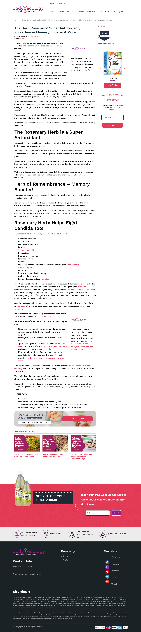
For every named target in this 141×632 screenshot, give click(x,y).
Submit (116, 513)
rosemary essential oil (43, 234)
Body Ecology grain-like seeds (54, 347)
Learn (50, 12)
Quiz (121, 12)
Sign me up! (112, 125)
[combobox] (65, 3)
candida (45, 279)
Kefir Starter (112, 78)
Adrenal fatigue (25, 268)
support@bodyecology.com (30, 574)
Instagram (115, 564)
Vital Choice (49, 317)
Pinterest (115, 571)
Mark (24, 39)
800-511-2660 (26, 567)
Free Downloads (108, 12)
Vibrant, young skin (26, 250)
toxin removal (73, 265)
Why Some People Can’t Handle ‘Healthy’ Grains (52, 455)
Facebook (115, 557)
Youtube (115, 584)
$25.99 (112, 81)
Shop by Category (86, 12)
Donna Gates (35, 36)
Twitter (114, 578)
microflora (82, 287)
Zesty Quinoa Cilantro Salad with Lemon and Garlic (26, 455)
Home (16, 20)
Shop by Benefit (65, 12)
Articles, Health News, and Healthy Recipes (36, 20)
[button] (124, 69)
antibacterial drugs (75, 290)
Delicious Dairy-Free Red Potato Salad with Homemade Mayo (81, 456)
